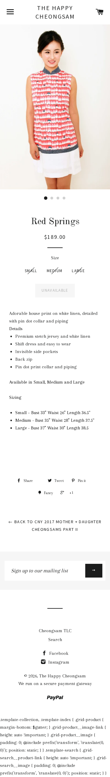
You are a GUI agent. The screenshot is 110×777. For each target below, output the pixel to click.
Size (55, 258)
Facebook (58, 653)
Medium (55, 270)
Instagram (58, 662)
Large (78, 270)
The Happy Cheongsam (55, 12)
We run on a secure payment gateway (55, 683)
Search (55, 639)
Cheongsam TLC (55, 630)
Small (31, 270)
